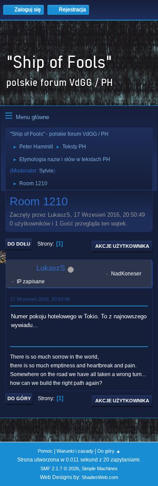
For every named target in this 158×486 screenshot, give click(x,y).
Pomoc (45, 451)
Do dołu (18, 244)
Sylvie (46, 171)
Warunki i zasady (75, 451)
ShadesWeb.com (100, 477)
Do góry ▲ (109, 451)
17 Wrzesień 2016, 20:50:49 (40, 299)
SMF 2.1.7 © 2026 (59, 468)
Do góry (19, 398)
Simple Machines (100, 468)
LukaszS (50, 268)
